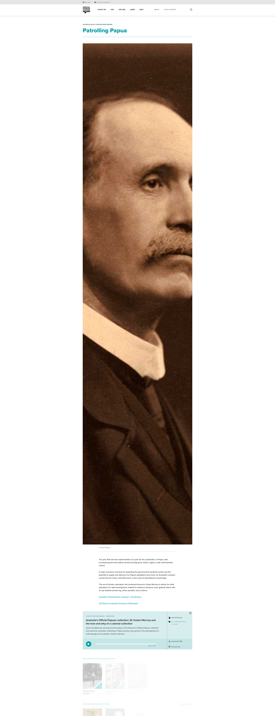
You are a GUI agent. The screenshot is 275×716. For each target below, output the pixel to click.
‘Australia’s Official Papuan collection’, (120, 596)
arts (172, 622)
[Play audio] (88, 644)
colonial (175, 624)
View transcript (175, 647)
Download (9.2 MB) (177, 642)
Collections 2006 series (95, 616)
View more (184, 702)
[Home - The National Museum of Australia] (86, 10)
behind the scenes (180, 622)
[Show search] (191, 9)
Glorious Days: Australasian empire (97, 24)
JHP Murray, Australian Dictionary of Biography (118, 603)
